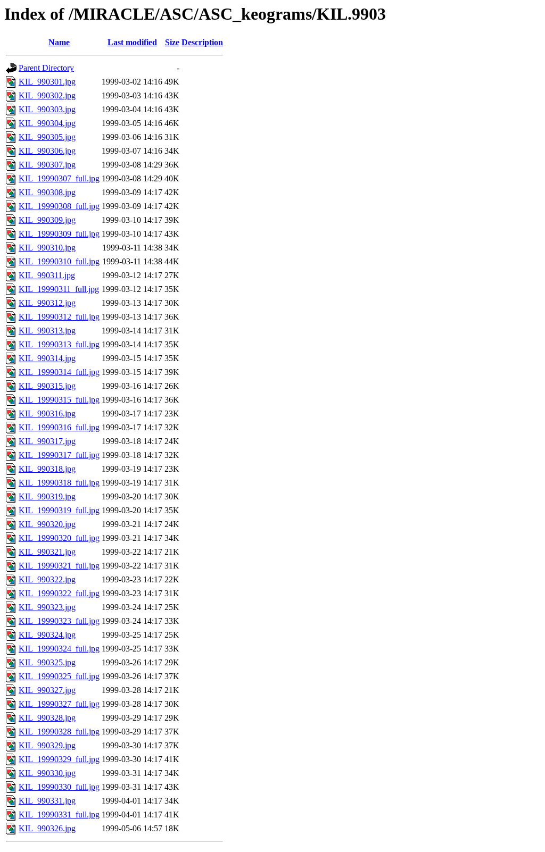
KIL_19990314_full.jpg (59, 372)
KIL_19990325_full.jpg (59, 676)
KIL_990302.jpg (47, 95)
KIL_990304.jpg (47, 123)
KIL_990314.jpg (47, 358)
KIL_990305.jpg (47, 136)
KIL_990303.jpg (47, 109)
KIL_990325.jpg (47, 662)
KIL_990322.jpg (47, 579)
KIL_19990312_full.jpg (59, 316)
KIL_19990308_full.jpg (59, 206)
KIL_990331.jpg (47, 800)
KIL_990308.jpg (47, 192)
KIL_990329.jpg (47, 745)
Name (59, 42)
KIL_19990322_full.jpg (59, 593)
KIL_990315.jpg (47, 385)
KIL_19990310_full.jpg (59, 261)
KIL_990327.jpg (47, 690)
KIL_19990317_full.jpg (59, 455)
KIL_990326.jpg (47, 828)
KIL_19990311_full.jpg (59, 289)
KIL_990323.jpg (47, 607)
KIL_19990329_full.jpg (59, 759)
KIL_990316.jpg (47, 413)
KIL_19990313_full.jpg (59, 344)
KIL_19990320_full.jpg (59, 537)
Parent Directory (46, 67)
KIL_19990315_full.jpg (59, 399)
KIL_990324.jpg (47, 634)
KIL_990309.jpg (47, 219)
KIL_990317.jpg (47, 441)
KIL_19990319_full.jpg (59, 510)
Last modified (132, 42)
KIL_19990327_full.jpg (59, 703)
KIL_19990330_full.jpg (59, 786)
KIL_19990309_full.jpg (59, 233)
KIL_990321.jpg (47, 551)
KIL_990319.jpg (47, 496)
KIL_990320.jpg (47, 524)
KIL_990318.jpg (47, 468)
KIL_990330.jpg (47, 773)
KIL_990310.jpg (47, 247)
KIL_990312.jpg (47, 302)
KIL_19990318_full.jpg (59, 482)
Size (172, 42)
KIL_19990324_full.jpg (59, 648)
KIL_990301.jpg (47, 81)
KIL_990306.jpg (47, 150)
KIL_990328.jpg (47, 717)
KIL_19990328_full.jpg (59, 731)
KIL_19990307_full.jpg (59, 178)
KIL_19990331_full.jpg (59, 814)
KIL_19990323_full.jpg (59, 620)
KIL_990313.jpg (47, 330)
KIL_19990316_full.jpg (59, 427)
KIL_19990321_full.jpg (59, 565)
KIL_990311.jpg (47, 275)
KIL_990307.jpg (47, 164)
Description (202, 42)
